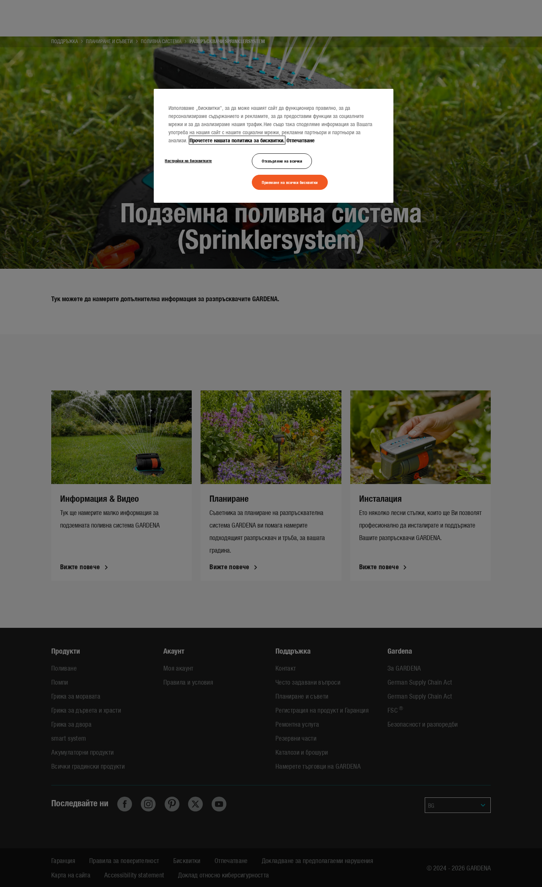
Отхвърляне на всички (282, 161)
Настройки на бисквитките (188, 160)
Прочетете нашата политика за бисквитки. (237, 140)
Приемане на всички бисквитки (290, 182)
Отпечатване (300, 140)
